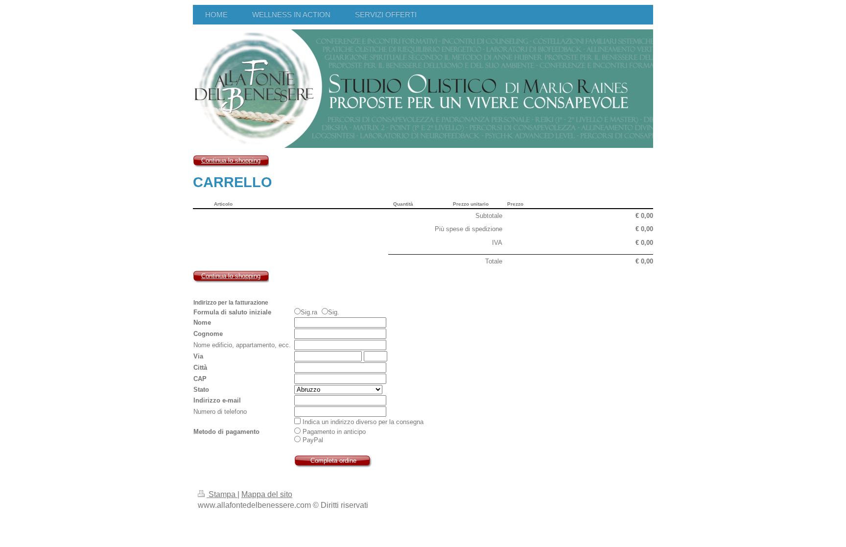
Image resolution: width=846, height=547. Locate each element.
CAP (200, 378)
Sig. (333, 312)
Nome (202, 322)
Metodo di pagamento (226, 431)
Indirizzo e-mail (217, 400)
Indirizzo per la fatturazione (230, 302)
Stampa (222, 494)
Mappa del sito (266, 494)
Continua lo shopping (230, 160)
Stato (201, 389)
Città (200, 367)
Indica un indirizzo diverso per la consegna (363, 422)
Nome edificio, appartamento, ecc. (242, 345)
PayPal (312, 440)
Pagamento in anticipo (333, 431)
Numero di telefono (220, 411)
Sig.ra (310, 312)
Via (198, 356)
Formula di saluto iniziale (232, 312)
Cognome (208, 333)
